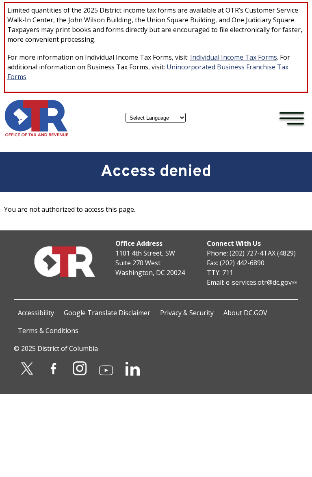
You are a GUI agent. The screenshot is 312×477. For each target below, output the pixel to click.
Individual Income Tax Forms (233, 57)
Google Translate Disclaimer (107, 312)
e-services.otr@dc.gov (259, 282)
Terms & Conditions (48, 330)
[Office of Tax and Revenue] (36, 134)
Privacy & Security (187, 312)
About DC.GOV (245, 312)
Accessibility (36, 312)
